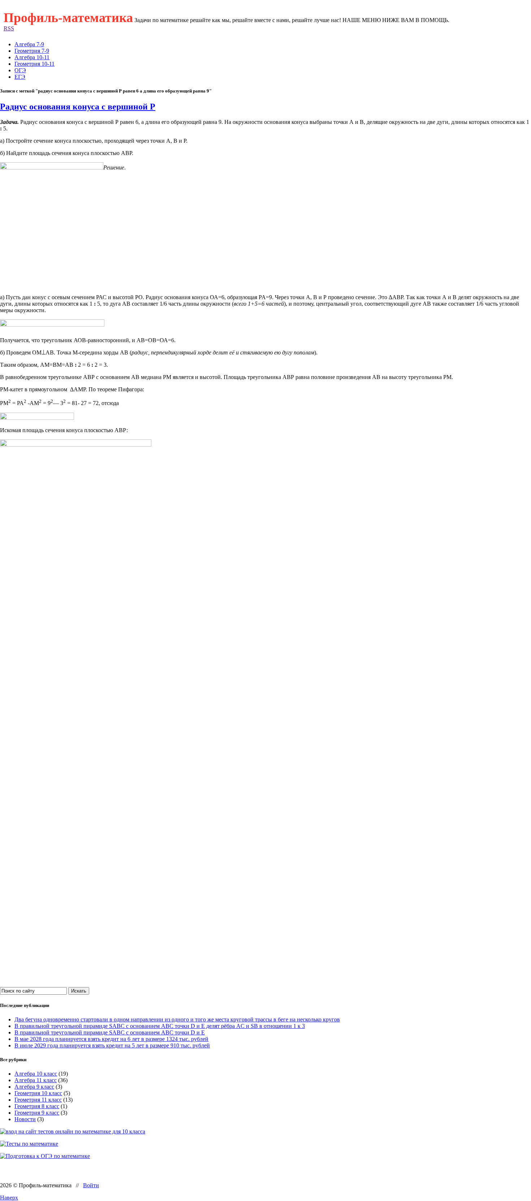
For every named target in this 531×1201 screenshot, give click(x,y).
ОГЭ (20, 70)
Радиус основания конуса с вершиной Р (77, 106)
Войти (91, 1185)
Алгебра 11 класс (35, 1080)
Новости (25, 1119)
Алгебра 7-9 (29, 44)
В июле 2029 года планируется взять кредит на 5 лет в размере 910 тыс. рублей (112, 1045)
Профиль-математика (68, 17)
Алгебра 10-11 (31, 57)
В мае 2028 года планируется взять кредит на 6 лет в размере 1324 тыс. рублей (111, 1039)
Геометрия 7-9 (31, 51)
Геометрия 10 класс (38, 1093)
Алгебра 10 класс (35, 1074)
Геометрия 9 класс (36, 1113)
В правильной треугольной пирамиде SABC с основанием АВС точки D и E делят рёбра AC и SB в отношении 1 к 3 (159, 1026)
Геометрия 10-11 (34, 64)
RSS (9, 28)
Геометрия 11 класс (38, 1100)
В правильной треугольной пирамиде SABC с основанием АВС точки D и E (109, 1032)
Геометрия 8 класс (36, 1106)
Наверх (9, 1197)
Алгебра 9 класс (34, 1087)
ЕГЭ (19, 77)
